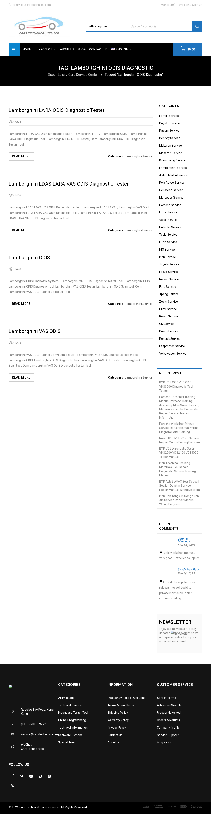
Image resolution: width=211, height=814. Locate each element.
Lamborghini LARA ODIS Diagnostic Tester (57, 110)
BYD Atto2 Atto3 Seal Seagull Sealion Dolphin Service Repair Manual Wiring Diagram (179, 485)
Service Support (168, 735)
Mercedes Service (171, 197)
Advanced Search (169, 705)
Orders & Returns (168, 720)
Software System (70, 735)
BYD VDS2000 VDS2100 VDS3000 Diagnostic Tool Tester (176, 386)
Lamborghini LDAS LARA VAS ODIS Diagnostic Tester (69, 184)
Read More (21, 156)
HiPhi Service (168, 309)
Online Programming (72, 720)
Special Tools (67, 742)
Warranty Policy (118, 720)
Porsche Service (170, 205)
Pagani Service (169, 130)
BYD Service (167, 257)
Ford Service (167, 286)
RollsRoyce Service (172, 182)
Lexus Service (168, 271)
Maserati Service (170, 153)
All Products (66, 697)
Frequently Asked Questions (126, 697)
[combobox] (106, 26)
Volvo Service (168, 219)
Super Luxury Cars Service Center (73, 75)
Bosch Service (168, 331)
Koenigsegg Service (172, 160)
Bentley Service (169, 138)
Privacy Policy (117, 727)
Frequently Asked (169, 712)
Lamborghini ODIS (29, 257)
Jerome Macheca (184, 540)
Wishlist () (167, 4)
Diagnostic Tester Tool (73, 712)
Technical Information (73, 727)
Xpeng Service (169, 294)
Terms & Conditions (121, 705)
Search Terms (166, 697)
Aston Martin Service (173, 175)
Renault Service (170, 338)
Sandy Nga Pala (188, 569)
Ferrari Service (169, 115)
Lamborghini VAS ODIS (34, 331)
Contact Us (115, 735)
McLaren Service (170, 145)
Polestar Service (170, 227)
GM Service (167, 323)
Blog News (164, 742)
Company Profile (168, 727)
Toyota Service (169, 264)
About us (114, 742)
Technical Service (70, 705)
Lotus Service (168, 212)
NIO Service (167, 249)
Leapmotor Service (172, 346)
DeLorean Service (171, 190)
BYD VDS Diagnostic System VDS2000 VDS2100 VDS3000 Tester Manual (178, 452)
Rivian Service (168, 316)
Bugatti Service (169, 123)
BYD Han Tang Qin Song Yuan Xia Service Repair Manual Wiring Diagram (179, 500)
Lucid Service (168, 242)
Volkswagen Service (172, 353)
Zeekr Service (168, 301)
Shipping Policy (118, 712)
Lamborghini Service (138, 156)
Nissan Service (169, 279)
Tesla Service (168, 234)
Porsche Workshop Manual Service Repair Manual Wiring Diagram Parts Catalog (178, 428)
